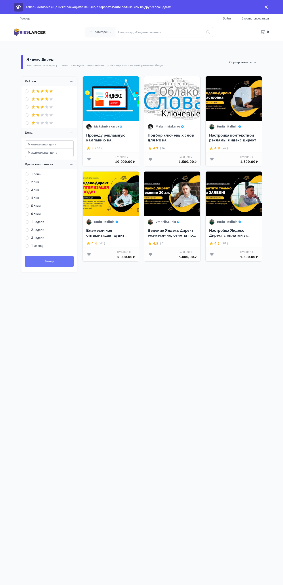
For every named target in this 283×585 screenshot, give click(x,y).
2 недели (37, 230)
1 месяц (37, 246)
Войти (227, 18)
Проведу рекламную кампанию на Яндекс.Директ (106, 138)
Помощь (25, 18)
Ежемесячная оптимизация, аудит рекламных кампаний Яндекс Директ (107, 233)
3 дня (35, 190)
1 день (35, 174)
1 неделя (37, 222)
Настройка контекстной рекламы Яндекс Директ (232, 138)
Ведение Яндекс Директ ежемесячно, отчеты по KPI (170, 233)
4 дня (35, 198)
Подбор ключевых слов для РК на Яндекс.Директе (171, 138)
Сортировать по (240, 62)
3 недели (37, 238)
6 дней (36, 214)
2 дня (35, 182)
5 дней (36, 206)
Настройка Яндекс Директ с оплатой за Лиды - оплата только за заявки (233, 233)
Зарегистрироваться (255, 18)
